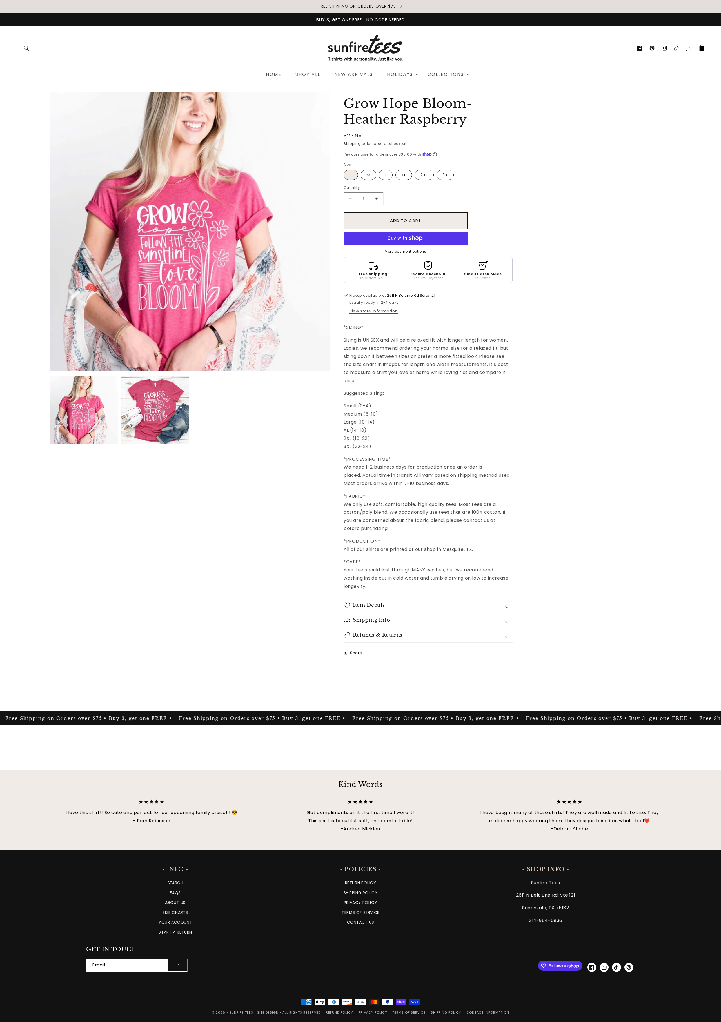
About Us (175, 902)
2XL (424, 175)
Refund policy (339, 1012)
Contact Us (360, 922)
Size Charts (175, 912)
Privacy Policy (360, 902)
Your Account (175, 922)
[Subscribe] (177, 965)
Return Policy (360, 883)
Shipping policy (446, 1012)
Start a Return (175, 932)
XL (403, 175)
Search (175, 883)
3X (445, 175)
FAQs (175, 892)
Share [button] (356, 653)
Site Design (268, 1012)
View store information (373, 311)
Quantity (352, 187)
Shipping (352, 143)
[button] (26, 48)
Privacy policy (373, 1012)
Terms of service (409, 1012)
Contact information (487, 1012)
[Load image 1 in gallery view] (84, 410)
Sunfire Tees (241, 1012)
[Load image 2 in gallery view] (154, 410)
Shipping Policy (361, 892)
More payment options (405, 251)
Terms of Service (360, 912)
